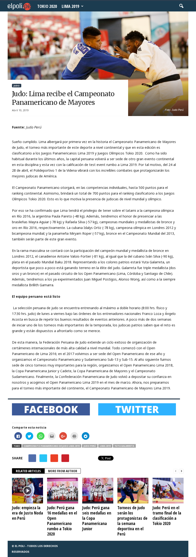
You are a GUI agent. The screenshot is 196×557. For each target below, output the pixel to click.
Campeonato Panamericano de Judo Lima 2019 (52, 445)
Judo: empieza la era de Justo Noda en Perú (27, 513)
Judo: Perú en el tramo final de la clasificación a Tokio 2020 (166, 515)
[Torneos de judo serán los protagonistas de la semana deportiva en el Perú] (132, 491)
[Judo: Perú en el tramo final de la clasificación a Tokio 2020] (168, 491)
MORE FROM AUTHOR (62, 471)
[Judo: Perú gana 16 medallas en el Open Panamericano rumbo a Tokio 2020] (62, 491)
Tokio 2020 (47, 6)
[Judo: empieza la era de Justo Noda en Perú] (27, 491)
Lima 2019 (70, 6)
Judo (17, 85)
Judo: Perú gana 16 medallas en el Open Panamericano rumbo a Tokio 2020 (62, 521)
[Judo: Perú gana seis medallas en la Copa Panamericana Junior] (97, 491)
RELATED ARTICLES (28, 471)
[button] (181, 6)
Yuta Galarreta (124, 445)
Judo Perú (90, 445)
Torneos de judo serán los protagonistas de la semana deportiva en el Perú (132, 521)
